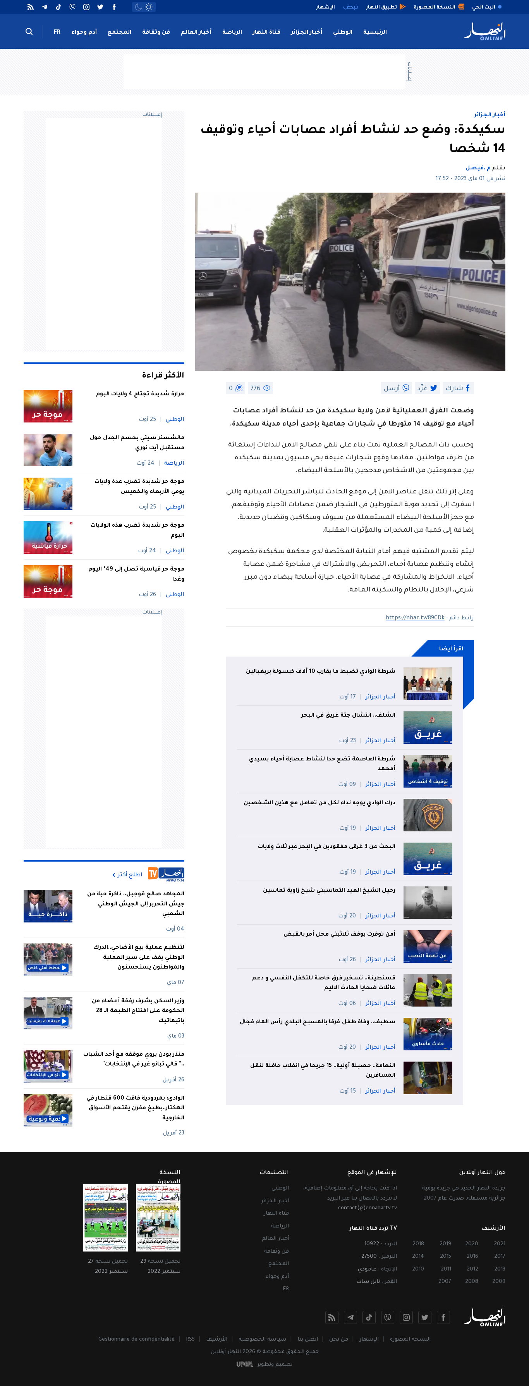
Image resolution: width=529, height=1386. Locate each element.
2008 (471, 1282)
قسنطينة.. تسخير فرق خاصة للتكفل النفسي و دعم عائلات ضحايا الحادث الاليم (323, 984)
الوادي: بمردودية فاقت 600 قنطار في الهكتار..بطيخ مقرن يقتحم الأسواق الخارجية (135, 1109)
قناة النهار (266, 33)
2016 (472, 1257)
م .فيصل (478, 168)
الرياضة (232, 33)
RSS (190, 1340)
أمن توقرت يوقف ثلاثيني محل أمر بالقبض (339, 935)
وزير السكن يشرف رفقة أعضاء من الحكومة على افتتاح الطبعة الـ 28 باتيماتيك (138, 1011)
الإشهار (369, 1340)
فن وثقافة (156, 33)
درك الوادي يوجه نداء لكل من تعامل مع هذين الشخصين (319, 803)
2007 (444, 1282)
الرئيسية (375, 33)
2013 (499, 1269)
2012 (472, 1269)
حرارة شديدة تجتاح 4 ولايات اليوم (140, 394)
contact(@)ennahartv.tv (367, 1208)
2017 (499, 1257)
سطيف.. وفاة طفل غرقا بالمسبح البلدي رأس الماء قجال (317, 1022)
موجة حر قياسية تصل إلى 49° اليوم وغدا (136, 575)
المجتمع (119, 33)
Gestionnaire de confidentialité (136, 1340)
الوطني (342, 33)
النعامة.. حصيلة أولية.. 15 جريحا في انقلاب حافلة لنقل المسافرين (322, 1071)
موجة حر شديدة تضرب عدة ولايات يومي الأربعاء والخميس (139, 487)
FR (57, 33)
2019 (445, 1244)
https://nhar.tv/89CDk (415, 618)
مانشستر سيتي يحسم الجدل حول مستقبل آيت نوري (137, 443)
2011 (446, 1269)
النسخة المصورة (410, 1340)
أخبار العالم (196, 33)
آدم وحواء (84, 33)
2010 (418, 1269)
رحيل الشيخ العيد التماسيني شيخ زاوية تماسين (329, 891)
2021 (499, 1244)
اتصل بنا (307, 1340)
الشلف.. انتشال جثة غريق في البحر (348, 716)
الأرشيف (216, 1340)
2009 (498, 1282)
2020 (471, 1244)
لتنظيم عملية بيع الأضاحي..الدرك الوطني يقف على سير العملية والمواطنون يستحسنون (138, 958)
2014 (418, 1257)
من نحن (338, 1340)
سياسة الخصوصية (262, 1340)
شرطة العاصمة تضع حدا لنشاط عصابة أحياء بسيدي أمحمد (322, 765)
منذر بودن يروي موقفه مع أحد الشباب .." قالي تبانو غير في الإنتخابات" (133, 1060)
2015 (445, 1257)
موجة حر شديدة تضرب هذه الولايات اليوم (137, 531)
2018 (418, 1244)
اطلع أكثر (130, 875)
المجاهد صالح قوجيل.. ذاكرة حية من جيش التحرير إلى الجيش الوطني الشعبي (135, 904)
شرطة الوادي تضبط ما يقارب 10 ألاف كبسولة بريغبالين (320, 672)
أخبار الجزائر (306, 33)
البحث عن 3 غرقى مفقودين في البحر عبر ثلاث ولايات (326, 847)
